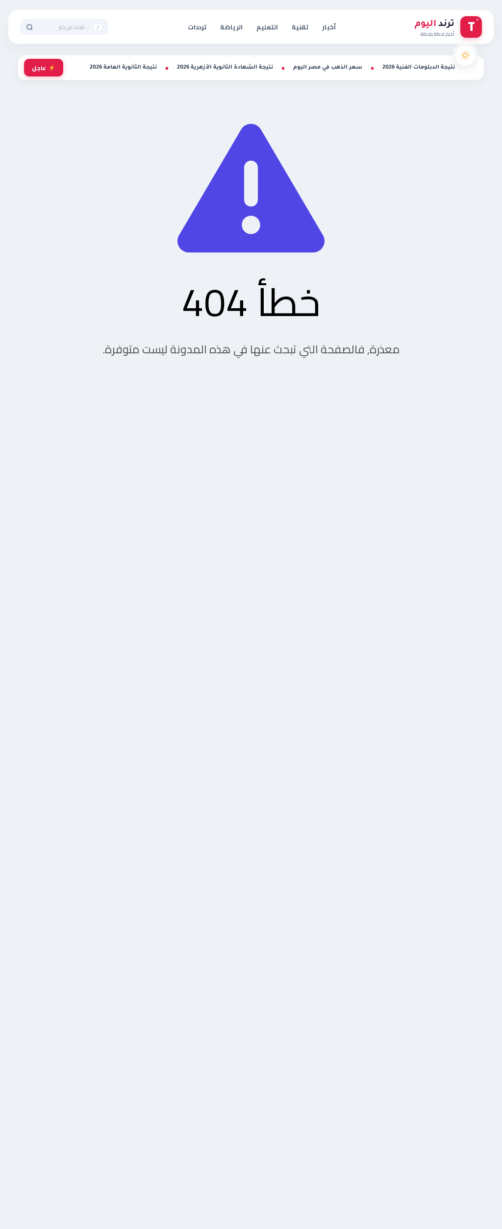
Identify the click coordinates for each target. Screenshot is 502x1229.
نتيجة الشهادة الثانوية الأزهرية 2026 (225, 68)
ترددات (197, 27)
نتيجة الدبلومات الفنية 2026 (418, 68)
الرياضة (231, 27)
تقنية (300, 27)
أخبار (329, 27)
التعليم (267, 27)
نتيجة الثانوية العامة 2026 (123, 68)
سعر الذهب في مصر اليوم (327, 68)
